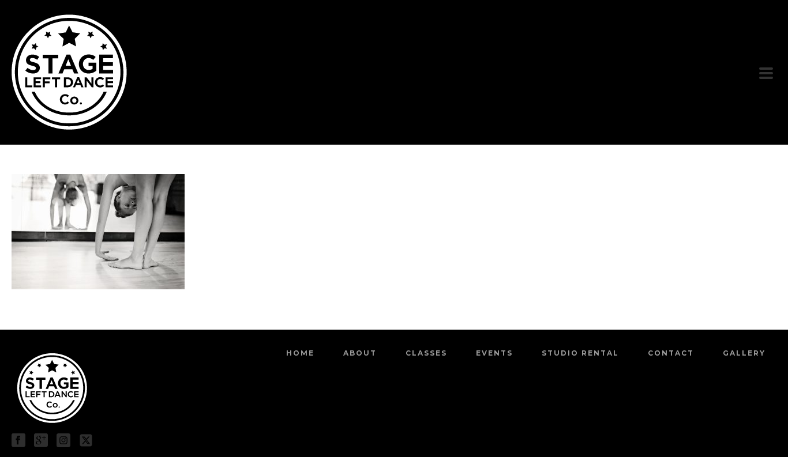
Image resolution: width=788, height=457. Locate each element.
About (360, 353)
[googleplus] (41, 440)
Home (300, 353)
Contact (671, 353)
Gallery (744, 353)
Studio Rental (580, 353)
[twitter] (86, 440)
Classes (426, 353)
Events (494, 353)
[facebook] (18, 440)
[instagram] (63, 440)
